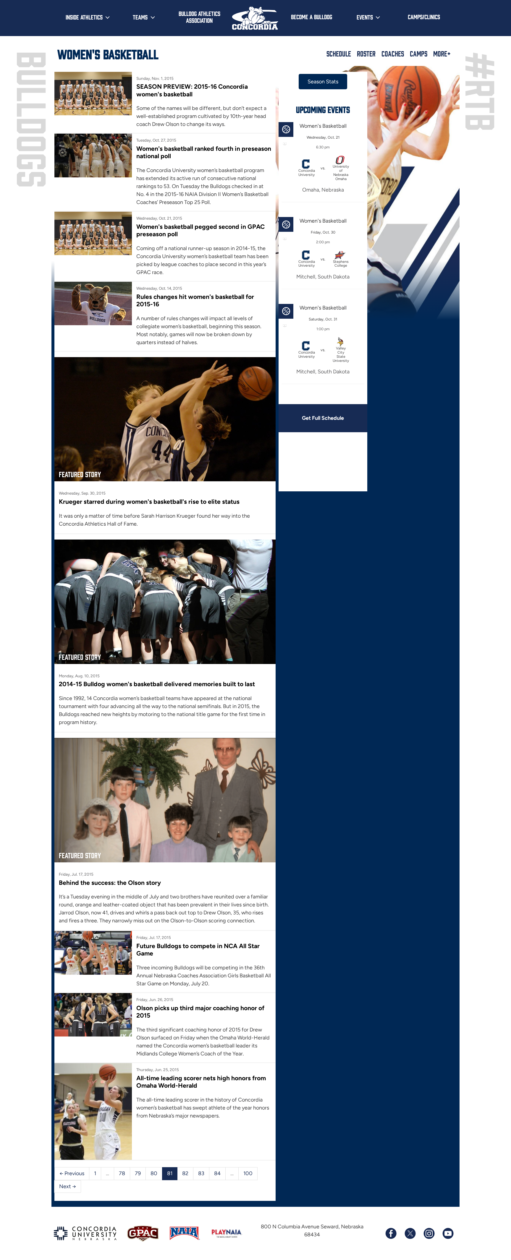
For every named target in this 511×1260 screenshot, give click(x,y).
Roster (366, 53)
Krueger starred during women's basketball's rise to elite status (149, 501)
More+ (442, 53)
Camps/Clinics (424, 16)
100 (248, 1173)
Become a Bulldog (311, 16)
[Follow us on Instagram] (428, 1233)
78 (122, 1173)
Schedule (338, 53)
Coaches (392, 53)
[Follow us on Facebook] (390, 1233)
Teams (140, 17)
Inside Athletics (84, 17)
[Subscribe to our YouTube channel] (447, 1233)
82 (185, 1173)
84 (217, 1173)
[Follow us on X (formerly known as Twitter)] (409, 1233)
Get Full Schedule (323, 418)
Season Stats (323, 81)
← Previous (71, 1173)
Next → (67, 1186)
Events (365, 17)
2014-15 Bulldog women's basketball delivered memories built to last (157, 684)
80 (154, 1173)
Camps (418, 53)
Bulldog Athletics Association (199, 16)
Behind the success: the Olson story (110, 882)
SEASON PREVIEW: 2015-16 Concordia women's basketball (192, 90)
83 (201, 1173)
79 (138, 1173)
